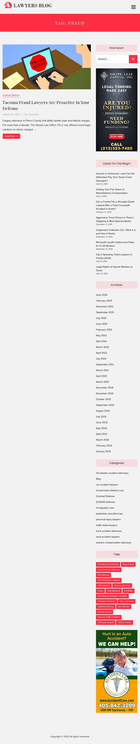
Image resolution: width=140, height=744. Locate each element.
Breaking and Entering (108, 564)
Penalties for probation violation (112, 596)
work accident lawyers (108, 536)
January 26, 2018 (11, 114)
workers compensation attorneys (113, 542)
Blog (98, 478)
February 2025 (104, 329)
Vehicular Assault (106, 622)
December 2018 (104, 387)
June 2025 (101, 323)
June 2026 (101, 295)
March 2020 (102, 381)
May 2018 (101, 428)
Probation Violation (106, 601)
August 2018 (103, 410)
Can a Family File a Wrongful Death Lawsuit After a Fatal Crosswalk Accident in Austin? (115, 205)
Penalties (128, 591)
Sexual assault (104, 612)
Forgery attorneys (122, 585)
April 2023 (101, 352)
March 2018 (102, 439)
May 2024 (101, 335)
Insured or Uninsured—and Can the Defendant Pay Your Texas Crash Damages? (115, 177)
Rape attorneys (127, 601)
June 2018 (101, 422)
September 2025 (105, 312)
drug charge (128, 564)
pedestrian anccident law (109, 513)
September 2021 (105, 364)
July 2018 (101, 416)
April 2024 (101, 341)
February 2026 (104, 300)
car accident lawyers (107, 484)
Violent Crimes (124, 622)
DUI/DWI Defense (105, 502)
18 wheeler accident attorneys (112, 473)
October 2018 (103, 399)
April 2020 (101, 376)
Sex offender (124, 606)
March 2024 (102, 347)
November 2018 (104, 393)
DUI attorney (103, 575)
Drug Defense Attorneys (109, 569)
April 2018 (101, 434)
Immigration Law (105, 507)
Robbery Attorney (106, 606)
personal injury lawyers (108, 519)
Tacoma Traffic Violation (109, 617)
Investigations (113, 591)
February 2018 (104, 445)
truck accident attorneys (109, 531)
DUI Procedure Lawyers (109, 580)
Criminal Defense (11, 95)
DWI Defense (104, 585)
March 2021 (102, 370)
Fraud (100, 591)
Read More (12, 136)
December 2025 (104, 306)
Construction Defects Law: (110, 490)
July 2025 (101, 318)
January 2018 (103, 451)
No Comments (32, 114)
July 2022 (101, 358)
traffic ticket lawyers (106, 525)
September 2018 (105, 405)
